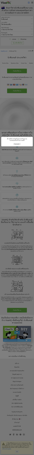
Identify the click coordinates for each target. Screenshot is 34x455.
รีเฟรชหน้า (17, 144)
